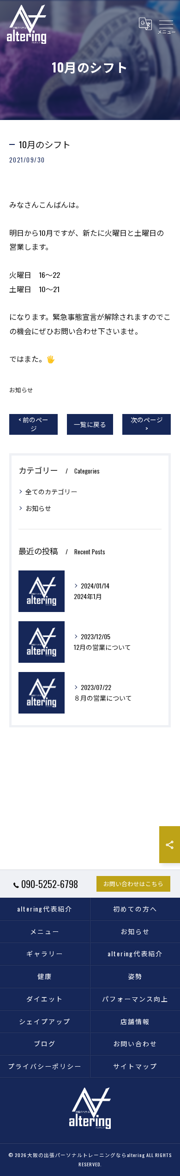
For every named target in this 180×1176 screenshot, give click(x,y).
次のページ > (147, 424)
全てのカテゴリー (51, 491)
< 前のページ (33, 424)
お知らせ (21, 389)
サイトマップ (135, 1066)
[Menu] (165, 24)
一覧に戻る (90, 424)
